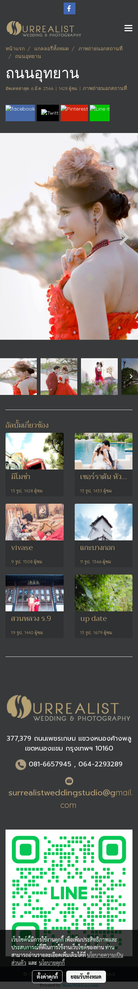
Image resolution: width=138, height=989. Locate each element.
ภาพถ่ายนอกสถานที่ (105, 88)
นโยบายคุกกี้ (52, 962)
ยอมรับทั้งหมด (86, 976)
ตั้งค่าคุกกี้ (47, 976)
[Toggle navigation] (128, 29)
